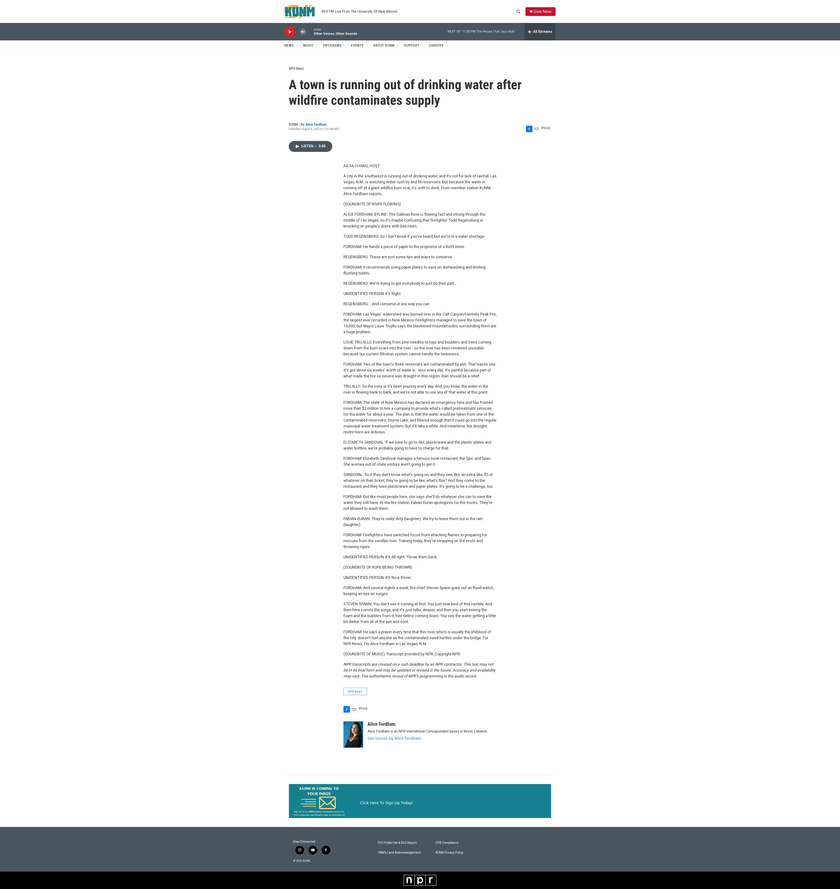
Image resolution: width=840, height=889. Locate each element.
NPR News (296, 68)
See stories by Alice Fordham (394, 738)
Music (308, 45)
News (289, 45)
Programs (332, 45)
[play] (289, 31)
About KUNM (384, 45)
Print (545, 127)
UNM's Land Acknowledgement (399, 852)
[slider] (310, 31)
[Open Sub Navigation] (297, 45)
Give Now (542, 11)
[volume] (303, 32)
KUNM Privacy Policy (449, 852)
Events (357, 45)
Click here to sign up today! (386, 802)
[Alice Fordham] (353, 734)
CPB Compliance (447, 842)
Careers (436, 45)
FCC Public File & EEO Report (397, 842)
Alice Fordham (316, 124)
